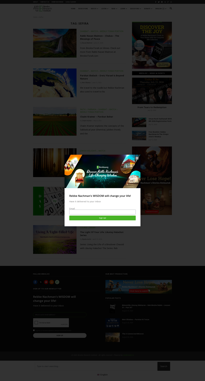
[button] (137, 158)
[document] (102, 190)
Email (72, 209)
